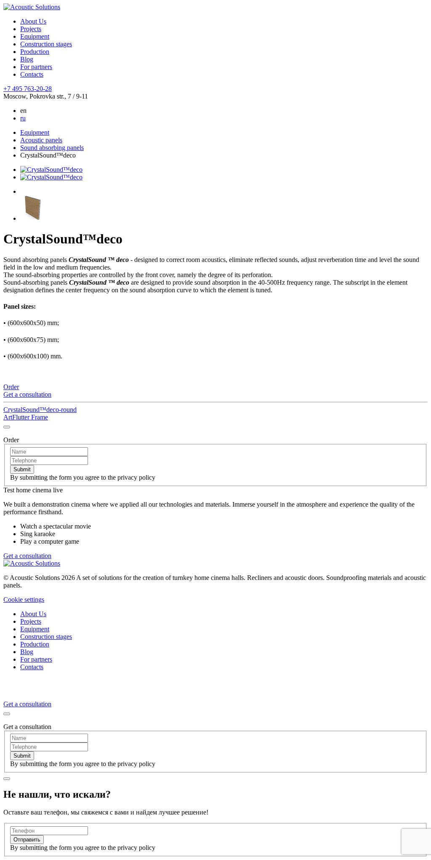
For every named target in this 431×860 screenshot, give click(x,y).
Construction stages (46, 44)
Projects (30, 28)
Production (34, 51)
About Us (33, 21)
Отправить (26, 839)
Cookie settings (23, 599)
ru (23, 118)
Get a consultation (27, 394)
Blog (26, 59)
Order (11, 386)
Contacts (31, 74)
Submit (22, 469)
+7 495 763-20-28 (27, 88)
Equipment (34, 36)
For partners (36, 66)
